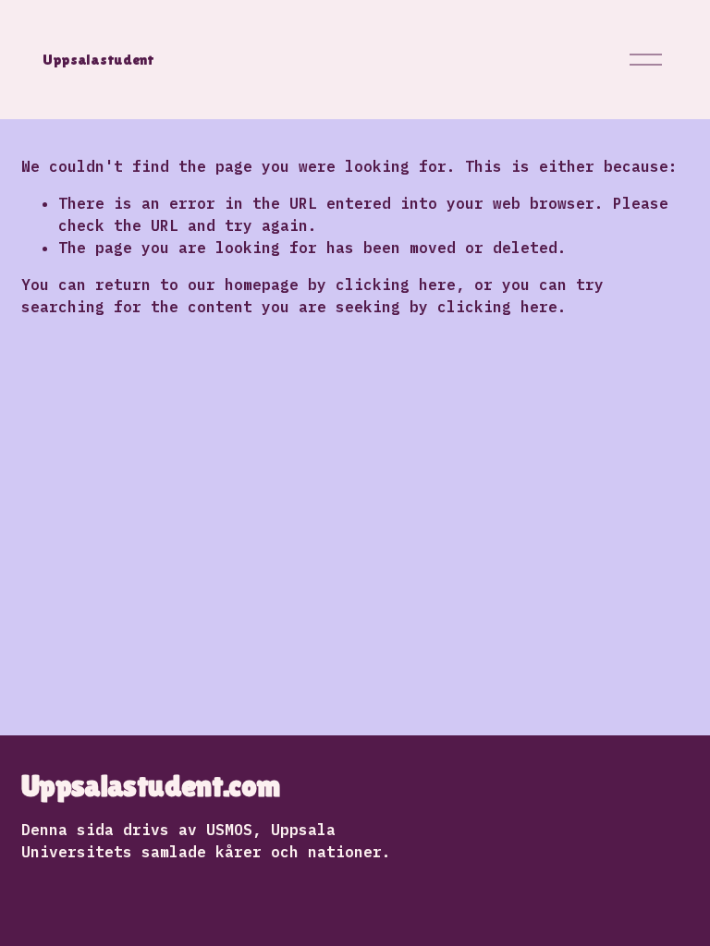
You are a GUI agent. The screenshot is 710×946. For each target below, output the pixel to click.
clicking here (396, 284)
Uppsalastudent (98, 59)
